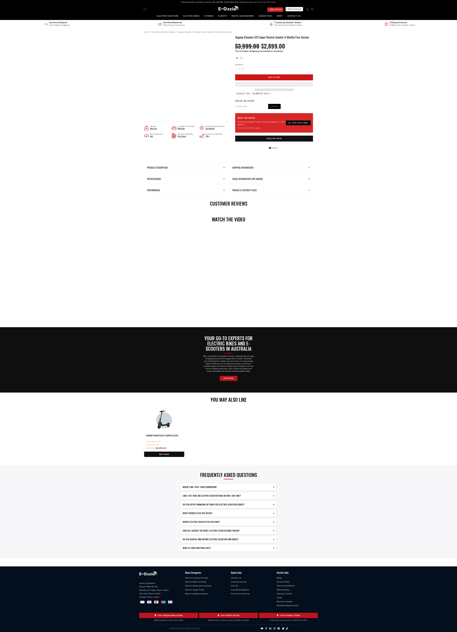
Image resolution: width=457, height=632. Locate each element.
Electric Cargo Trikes (194, 590)
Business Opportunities (287, 605)
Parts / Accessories (242, 16)
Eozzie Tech (265, 16)
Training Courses (238, 582)
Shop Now (229, 378)
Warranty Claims (284, 594)
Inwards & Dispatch (240, 590)
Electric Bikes (191, 16)
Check (274, 106)
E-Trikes (208, 16)
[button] (274, 84)
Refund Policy (283, 590)
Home (146, 32)
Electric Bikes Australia (195, 582)
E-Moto (222, 16)
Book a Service (294, 9)
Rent (280, 16)
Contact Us (293, 16)
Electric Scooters (167, 16)
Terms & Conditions (286, 586)
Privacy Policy (283, 582)
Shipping (254, 51)
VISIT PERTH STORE (230, 615)
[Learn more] (241, 58)
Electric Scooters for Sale (196, 578)
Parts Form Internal (240, 594)
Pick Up (234, 586)
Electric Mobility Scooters (196, 594)
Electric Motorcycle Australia (198, 586)
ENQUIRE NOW (274, 138)
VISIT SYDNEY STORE (290, 615)
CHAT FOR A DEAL (300, 123)
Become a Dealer (285, 601)
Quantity (239, 65)
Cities (279, 597)
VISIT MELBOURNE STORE (170, 615)
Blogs (279, 578)
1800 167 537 (276, 9)
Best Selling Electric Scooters (163, 32)
